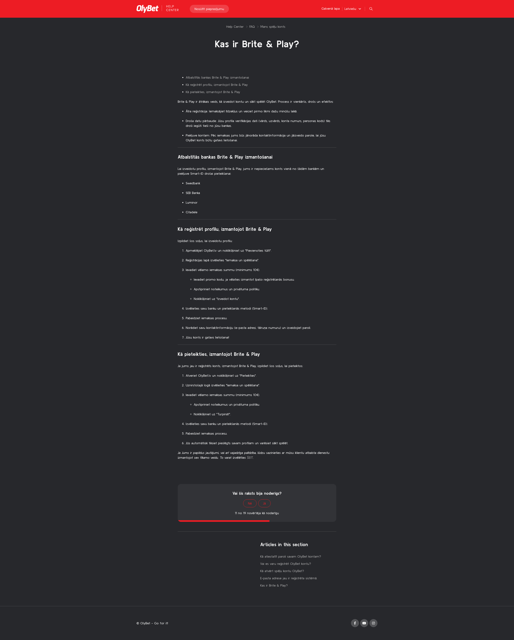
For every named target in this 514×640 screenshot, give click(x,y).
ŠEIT (250, 457)
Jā (264, 503)
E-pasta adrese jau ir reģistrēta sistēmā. (288, 578)
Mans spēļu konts (272, 26)
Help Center (235, 26)
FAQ (252, 26)
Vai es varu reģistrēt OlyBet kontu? (285, 563)
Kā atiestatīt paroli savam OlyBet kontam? (290, 556)
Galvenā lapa (330, 8)
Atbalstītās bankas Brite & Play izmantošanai (217, 77)
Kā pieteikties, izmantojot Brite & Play (213, 92)
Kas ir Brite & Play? (274, 585)
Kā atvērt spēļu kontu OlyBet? (282, 571)
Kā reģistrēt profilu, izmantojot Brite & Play (217, 84)
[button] (353, 8)
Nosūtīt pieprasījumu (209, 9)
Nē (250, 503)
